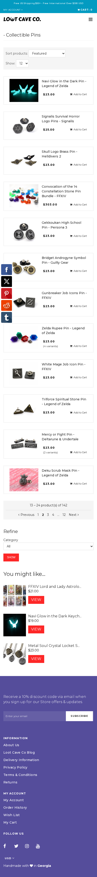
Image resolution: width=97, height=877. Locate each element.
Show (11, 557)
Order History (15, 807)
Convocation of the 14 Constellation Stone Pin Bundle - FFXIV (61, 191)
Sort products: (17, 53)
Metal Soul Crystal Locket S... (54, 646)
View (36, 600)
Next (72, 515)
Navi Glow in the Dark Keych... (54, 616)
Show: (10, 63)
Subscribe (79, 716)
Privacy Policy (15, 767)
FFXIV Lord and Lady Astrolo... (54, 586)
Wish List (11, 815)
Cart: (86, 9)
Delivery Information (21, 760)
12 (64, 515)
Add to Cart (79, 94)
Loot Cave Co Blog (19, 752)
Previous (27, 515)
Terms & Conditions (20, 775)
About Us (11, 745)
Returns (10, 782)
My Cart (10, 822)
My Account (13, 800)
